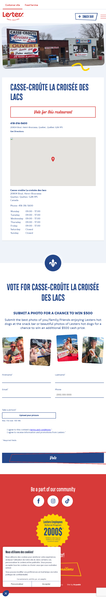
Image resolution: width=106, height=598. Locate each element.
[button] (53, 159)
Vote (53, 458)
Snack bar (88, 16)
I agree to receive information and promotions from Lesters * (36, 432)
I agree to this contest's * (29, 430)
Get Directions (17, 131)
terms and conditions (40, 430)
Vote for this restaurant (53, 112)
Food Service (31, 5)
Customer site (12, 5)
